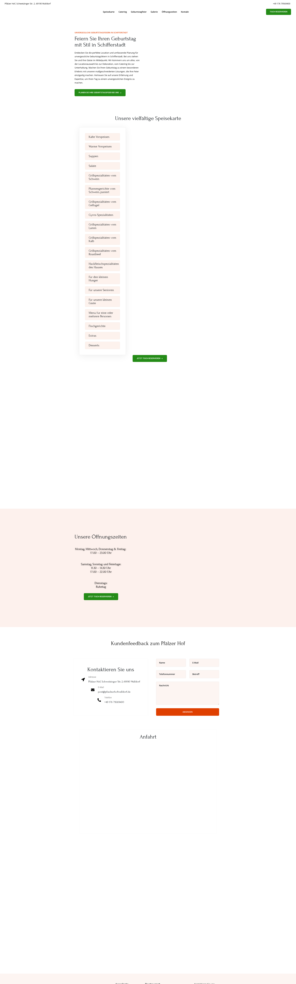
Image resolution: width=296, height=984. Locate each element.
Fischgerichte (97, 326)
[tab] (102, 137)
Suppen (93, 156)
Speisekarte (108, 11)
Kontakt (185, 11)
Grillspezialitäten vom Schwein (102, 177)
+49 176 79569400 (281, 3)
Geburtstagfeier (139, 11)
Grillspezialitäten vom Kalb (102, 239)
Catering (123, 11)
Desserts (94, 345)
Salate (92, 166)
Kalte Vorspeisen (99, 137)
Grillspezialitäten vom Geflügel (102, 203)
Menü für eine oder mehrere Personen (101, 314)
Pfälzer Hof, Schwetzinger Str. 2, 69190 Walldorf (28, 3)
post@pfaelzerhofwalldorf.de (114, 691)
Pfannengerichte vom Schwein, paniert (102, 190)
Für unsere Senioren (101, 290)
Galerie (154, 11)
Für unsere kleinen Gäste (100, 301)
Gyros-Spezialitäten (101, 215)
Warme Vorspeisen (100, 146)
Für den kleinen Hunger (98, 278)
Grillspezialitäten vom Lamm (102, 226)
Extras (92, 335)
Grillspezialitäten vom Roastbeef (102, 252)
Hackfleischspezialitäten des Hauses (104, 265)
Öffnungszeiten (169, 11)
